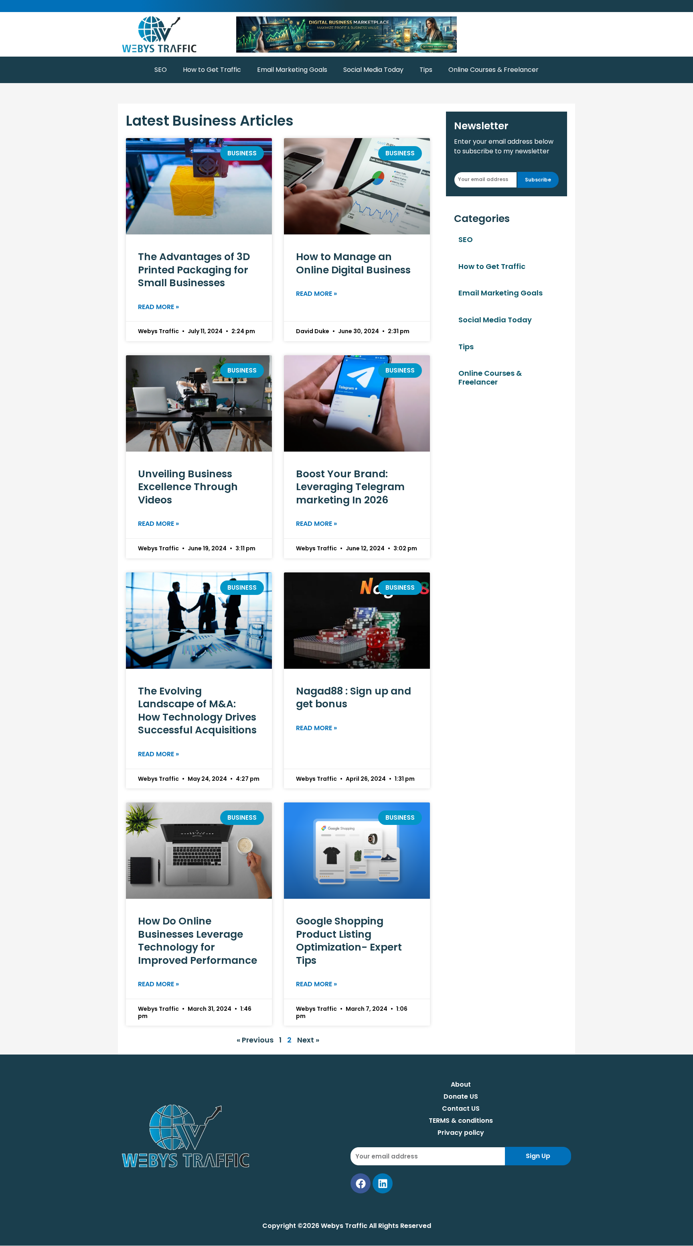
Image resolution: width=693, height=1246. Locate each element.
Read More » (158, 307)
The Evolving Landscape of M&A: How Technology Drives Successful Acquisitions (197, 710)
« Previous (255, 1040)
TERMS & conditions (461, 1120)
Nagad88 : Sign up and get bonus (353, 697)
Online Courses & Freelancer (493, 69)
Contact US (461, 1108)
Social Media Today (373, 69)
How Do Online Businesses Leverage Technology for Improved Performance (197, 940)
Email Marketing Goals (292, 69)
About (461, 1084)
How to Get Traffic (212, 69)
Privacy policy (461, 1132)
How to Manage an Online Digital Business (353, 263)
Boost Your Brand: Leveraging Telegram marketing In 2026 (350, 487)
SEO (160, 69)
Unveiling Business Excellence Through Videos (188, 487)
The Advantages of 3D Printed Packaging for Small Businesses (194, 270)
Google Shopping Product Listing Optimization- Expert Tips (349, 940)
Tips (425, 69)
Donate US (461, 1096)
